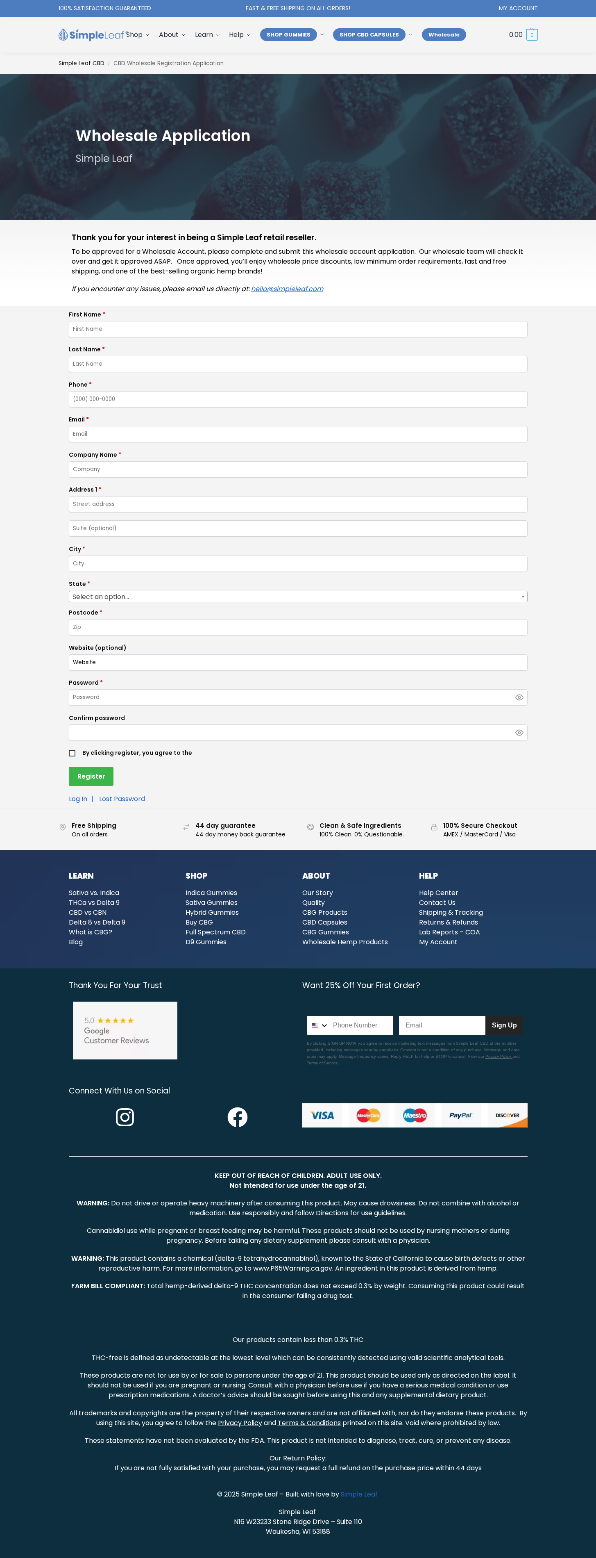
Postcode (85, 612)
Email (79, 419)
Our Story (317, 892)
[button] (523, 35)
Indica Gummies (211, 892)
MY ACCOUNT (518, 8)
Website (98, 648)
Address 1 (85, 489)
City (77, 549)
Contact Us (437, 902)
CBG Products (324, 912)
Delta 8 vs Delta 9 (97, 922)
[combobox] (298, 596)
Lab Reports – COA (449, 932)
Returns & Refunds (448, 922)
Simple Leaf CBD (81, 63)
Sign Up (504, 1025)
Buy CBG (199, 922)
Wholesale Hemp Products (345, 942)
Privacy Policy (498, 1056)
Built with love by (313, 1494)
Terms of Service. (323, 1063)
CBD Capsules (324, 922)
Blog (76, 942)
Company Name (95, 455)
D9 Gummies (206, 942)
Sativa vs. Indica (94, 892)
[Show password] (519, 697)
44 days (469, 1468)
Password (86, 683)
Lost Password (122, 799)
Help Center (438, 892)
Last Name (87, 349)
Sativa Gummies (212, 902)
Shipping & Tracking (451, 912)
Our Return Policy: (298, 1458)
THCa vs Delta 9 (94, 902)
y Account (441, 942)
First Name (87, 314)
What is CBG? (90, 932)
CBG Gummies (325, 932)
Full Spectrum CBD (216, 932)
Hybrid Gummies (212, 912)
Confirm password (97, 718)
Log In (78, 799)
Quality (313, 902)
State (79, 584)
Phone (80, 384)
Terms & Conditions (309, 1423)
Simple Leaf (260, 1494)
